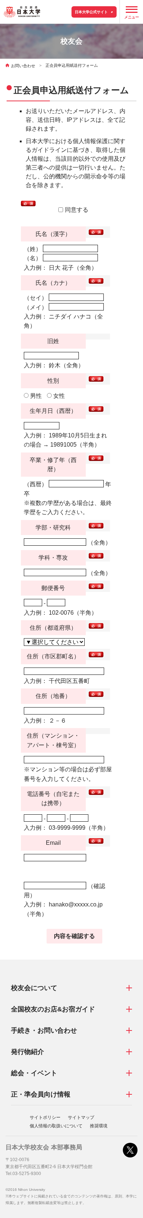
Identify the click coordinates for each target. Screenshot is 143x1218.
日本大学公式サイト (91, 12)
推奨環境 (98, 1125)
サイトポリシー (45, 1117)
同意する (76, 210)
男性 (35, 396)
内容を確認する (74, 936)
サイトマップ (81, 1117)
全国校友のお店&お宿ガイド (53, 1009)
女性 (58, 396)
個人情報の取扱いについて (56, 1125)
